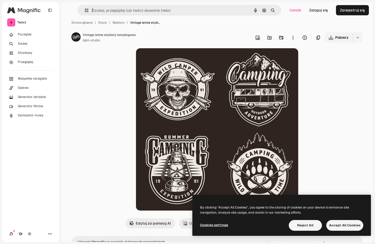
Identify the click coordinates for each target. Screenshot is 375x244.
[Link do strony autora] (76, 37)
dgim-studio (91, 40)
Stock (102, 23)
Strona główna (82, 23)
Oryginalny (171, 58)
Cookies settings (214, 225)
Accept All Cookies (344, 225)
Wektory (118, 23)
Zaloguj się (318, 10)
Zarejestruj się (352, 10)
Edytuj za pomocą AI (153, 223)
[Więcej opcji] (293, 37)
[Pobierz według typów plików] (358, 37)
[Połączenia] (11, 234)
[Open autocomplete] (85, 10)
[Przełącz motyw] (30, 234)
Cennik (296, 10)
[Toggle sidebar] (50, 10)
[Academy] (20, 234)
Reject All (305, 225)
